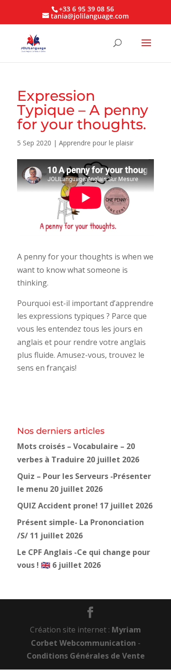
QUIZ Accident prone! (57, 505)
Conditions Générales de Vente (86, 656)
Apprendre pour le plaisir (96, 142)
